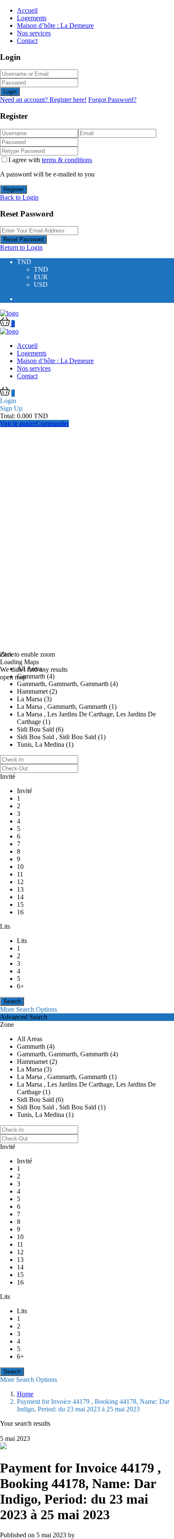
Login (9, 91)
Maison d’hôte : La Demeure (55, 25)
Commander (52, 423)
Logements (31, 17)
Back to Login (19, 197)
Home (25, 1393)
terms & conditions (67, 159)
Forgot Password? (112, 99)
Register (13, 189)
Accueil (27, 10)
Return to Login (21, 247)
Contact (27, 40)
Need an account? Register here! (43, 99)
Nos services (34, 33)
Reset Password (23, 239)
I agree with (50, 159)
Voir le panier (18, 423)
